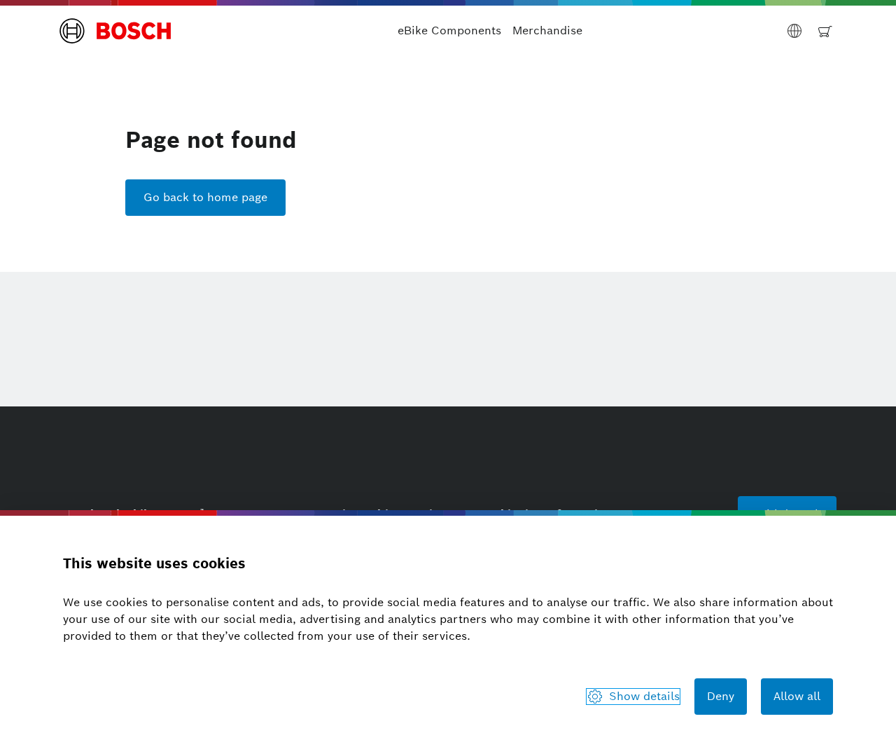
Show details (644, 696)
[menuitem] (449, 30)
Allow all (797, 696)
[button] (115, 30)
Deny (720, 696)
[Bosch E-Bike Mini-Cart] (825, 31)
